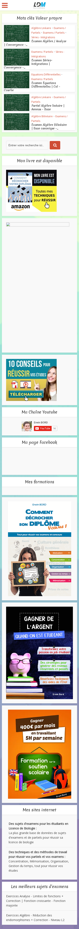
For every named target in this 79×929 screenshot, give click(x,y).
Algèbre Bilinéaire (42, 116)
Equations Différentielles (45, 74)
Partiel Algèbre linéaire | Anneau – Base (47, 107)
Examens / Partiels (53, 32)
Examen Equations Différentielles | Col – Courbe (32, 86)
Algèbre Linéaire (41, 28)
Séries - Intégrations (43, 37)
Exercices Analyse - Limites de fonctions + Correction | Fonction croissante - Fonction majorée (36, 900)
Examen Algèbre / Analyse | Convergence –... (35, 43)
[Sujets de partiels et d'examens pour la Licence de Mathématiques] (39, 5)
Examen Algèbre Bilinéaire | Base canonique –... (49, 126)
